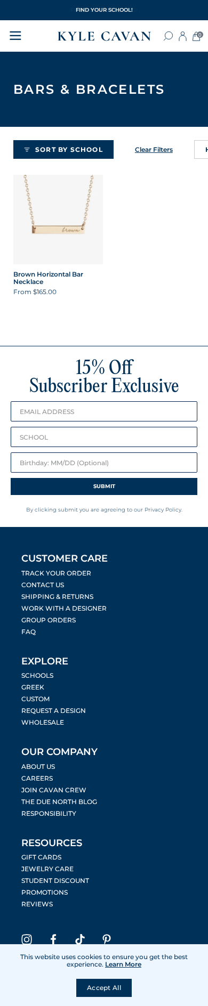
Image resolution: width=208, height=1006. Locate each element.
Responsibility (48, 813)
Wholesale (42, 722)
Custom (35, 699)
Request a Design (53, 711)
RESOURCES (51, 843)
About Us (38, 767)
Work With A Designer (64, 608)
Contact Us (42, 585)
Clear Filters (154, 149)
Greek (32, 687)
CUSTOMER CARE (64, 558)
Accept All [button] (104, 988)
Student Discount (55, 881)
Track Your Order (56, 573)
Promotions (44, 892)
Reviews (37, 904)
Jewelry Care (47, 869)
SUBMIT (104, 486)
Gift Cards (41, 857)
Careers (37, 778)
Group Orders (48, 620)
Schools (37, 675)
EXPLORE (44, 661)
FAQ (28, 632)
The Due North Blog (59, 802)
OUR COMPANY (59, 752)
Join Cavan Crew (53, 790)
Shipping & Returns (57, 597)
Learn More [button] (123, 964)
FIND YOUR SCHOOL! (104, 9)
